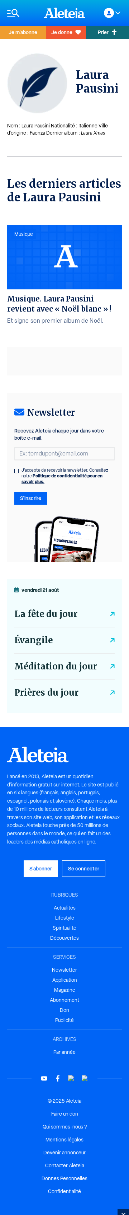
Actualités (65, 908)
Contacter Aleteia (64, 1165)
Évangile (33, 640)
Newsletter (64, 970)
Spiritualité (64, 928)
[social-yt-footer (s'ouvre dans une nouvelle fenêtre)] (44, 1078)
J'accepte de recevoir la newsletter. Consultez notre (65, 476)
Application (64, 980)
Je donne (61, 32)
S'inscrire (30, 498)
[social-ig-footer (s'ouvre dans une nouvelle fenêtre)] (85, 1078)
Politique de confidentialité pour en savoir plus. (62, 479)
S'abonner (40, 868)
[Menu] (22, 13)
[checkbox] (16, 471)
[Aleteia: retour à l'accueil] (64, 13)
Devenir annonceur (64, 1152)
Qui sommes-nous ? (65, 1126)
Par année (64, 1052)
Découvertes (64, 938)
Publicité (64, 1020)
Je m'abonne (23, 32)
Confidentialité (64, 1191)
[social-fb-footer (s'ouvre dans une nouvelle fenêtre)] (57, 1078)
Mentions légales (64, 1139)
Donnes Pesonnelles (64, 1178)
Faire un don (64, 1114)
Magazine (64, 990)
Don (64, 1010)
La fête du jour (45, 614)
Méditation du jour (55, 666)
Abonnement (64, 1000)
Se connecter (83, 868)
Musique (23, 234)
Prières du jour (46, 692)
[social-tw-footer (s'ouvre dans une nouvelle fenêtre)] (71, 1078)
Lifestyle (64, 918)
